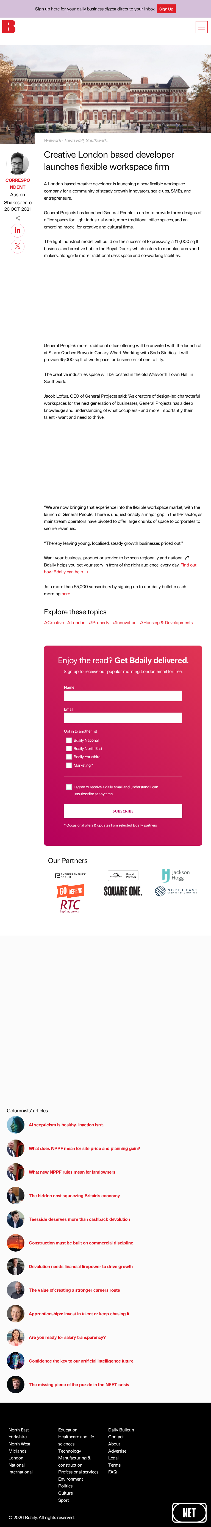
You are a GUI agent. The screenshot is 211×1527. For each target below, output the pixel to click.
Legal (113, 1458)
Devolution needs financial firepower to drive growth (81, 1266)
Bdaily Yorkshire (87, 756)
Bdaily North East (88, 748)
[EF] (70, 875)
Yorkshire (18, 1436)
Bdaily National (86, 740)
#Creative (54, 622)
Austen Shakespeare (17, 198)
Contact (116, 1436)
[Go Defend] (70, 890)
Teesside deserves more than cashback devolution (79, 1219)
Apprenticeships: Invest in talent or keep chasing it (79, 1313)
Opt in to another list (80, 730)
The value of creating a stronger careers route (74, 1290)
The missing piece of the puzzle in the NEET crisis (79, 1384)
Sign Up (166, 9)
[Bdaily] (9, 26)
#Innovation (125, 622)
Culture (65, 1493)
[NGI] (123, 875)
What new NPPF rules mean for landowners (72, 1172)
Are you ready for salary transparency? (67, 1337)
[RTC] (70, 906)
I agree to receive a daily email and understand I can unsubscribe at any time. (116, 790)
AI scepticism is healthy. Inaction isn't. (66, 1124)
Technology (69, 1451)
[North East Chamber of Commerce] (176, 890)
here (66, 593)
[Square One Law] (123, 890)
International (21, 1472)
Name (69, 687)
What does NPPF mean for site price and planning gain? (84, 1148)
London (16, 1458)
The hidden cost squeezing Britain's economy (74, 1195)
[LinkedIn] (17, 230)
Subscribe (123, 811)
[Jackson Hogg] (176, 875)
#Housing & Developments (166, 622)
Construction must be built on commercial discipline (81, 1243)
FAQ (112, 1472)
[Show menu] (202, 27)
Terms (114, 1465)
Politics (65, 1486)
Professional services (78, 1472)
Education (67, 1430)
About (114, 1444)
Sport (63, 1500)
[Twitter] (17, 246)
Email (68, 709)
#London (76, 622)
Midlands (17, 1451)
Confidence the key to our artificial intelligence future (81, 1361)
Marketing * (83, 765)
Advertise (117, 1451)
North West (19, 1444)
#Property (99, 622)
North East (19, 1430)
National (17, 1465)
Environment (70, 1479)
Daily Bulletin (121, 1430)
